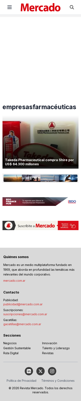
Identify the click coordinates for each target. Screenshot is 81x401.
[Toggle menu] (9, 7)
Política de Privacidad (21, 380)
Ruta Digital (10, 353)
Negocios (10, 343)
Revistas (48, 353)
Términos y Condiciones (58, 380)
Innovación (49, 343)
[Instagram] (52, 371)
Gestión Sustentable (17, 348)
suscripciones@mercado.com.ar (25, 314)
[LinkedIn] (29, 371)
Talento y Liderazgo (56, 348)
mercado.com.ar (14, 280)
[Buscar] (72, 7)
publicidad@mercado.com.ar (23, 304)
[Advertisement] (40, 57)
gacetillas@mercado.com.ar (22, 324)
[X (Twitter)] (40, 371)
